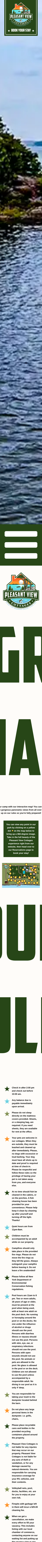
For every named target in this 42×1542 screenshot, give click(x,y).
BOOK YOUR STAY (21, 31)
